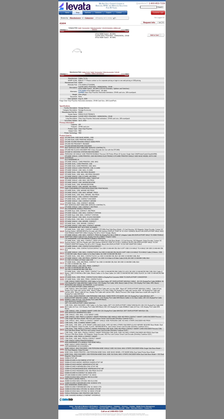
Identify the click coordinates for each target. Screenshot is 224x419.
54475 (62, 329)
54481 (62, 338)
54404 (62, 311)
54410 (62, 320)
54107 (62, 174)
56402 (62, 393)
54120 (62, 208)
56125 (62, 381)
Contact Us (148, 408)
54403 (62, 307)
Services (88, 12)
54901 (62, 349)
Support (108, 12)
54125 (62, 219)
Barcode (121, 408)
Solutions (98, 12)
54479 (62, 336)
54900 (62, 345)
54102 (62, 164)
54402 (62, 299)
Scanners (114, 408)
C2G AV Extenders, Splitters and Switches (102, 72)
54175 (62, 263)
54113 (62, 190)
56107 (62, 362)
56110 (62, 366)
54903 (62, 355)
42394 (126, 31)
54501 (62, 341)
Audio (79, 28)
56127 (62, 387)
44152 (62, 140)
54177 (62, 273)
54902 (62, 352)
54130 (62, 237)
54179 (62, 277)
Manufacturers (75, 18)
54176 (62, 268)
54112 (62, 187)
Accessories (85, 28)
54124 (62, 217)
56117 (62, 373)
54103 (62, 166)
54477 (62, 333)
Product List (94, 408)
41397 (62, 31)
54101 (62, 162)
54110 (62, 182)
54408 (62, 317)
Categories (89, 18)
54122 (62, 213)
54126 (62, 221)
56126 (62, 384)
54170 (62, 246)
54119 (62, 204)
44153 (62, 142)
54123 (62, 215)
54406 (62, 315)
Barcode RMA (104, 408)
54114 (62, 192)
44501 (62, 154)
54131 (62, 242)
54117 (62, 199)
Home (67, 12)
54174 (62, 259)
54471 (62, 323)
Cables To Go (86, 72)
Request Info (149, 22)
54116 (62, 197)
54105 (62, 170)
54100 (62, 158)
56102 (62, 358)
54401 (62, 291)
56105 (62, 360)
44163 (62, 152)
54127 (62, 223)
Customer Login (158, 12)
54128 (62, 226)
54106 (62, 172)
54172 (62, 253)
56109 (62, 364)
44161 (62, 147)
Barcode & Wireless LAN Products (86, 406)
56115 (62, 371)
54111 (62, 184)
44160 (62, 144)
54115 (62, 195)
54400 (62, 284)
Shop (77, 12)
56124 (62, 378)
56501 (62, 395)
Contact (119, 12)
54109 (62, 180)
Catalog (132, 406)
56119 (62, 375)
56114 (62, 369)
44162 (62, 150)
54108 (62, 177)
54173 (62, 256)
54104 (62, 168)
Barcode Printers (137, 408)
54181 (62, 279)
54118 (62, 201)
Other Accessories (96, 28)
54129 (62, 231)
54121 (62, 211)
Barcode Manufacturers (80, 408)
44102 (62, 137)
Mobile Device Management (145, 406)
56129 (62, 391)
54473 (62, 326)
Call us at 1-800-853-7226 (112, 411)
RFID (128, 408)
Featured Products (106, 406)
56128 (62, 389)
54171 (62, 249)
